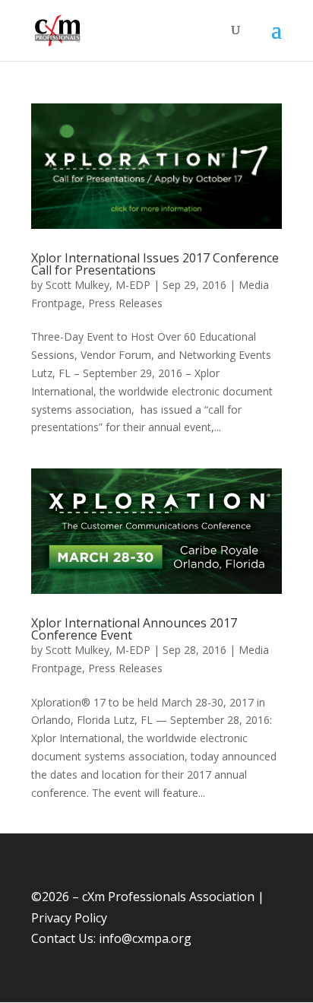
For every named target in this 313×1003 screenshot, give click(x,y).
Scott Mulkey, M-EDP (98, 285)
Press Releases (125, 303)
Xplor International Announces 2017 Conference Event (134, 628)
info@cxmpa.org (145, 938)
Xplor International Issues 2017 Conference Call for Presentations (155, 263)
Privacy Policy (69, 917)
